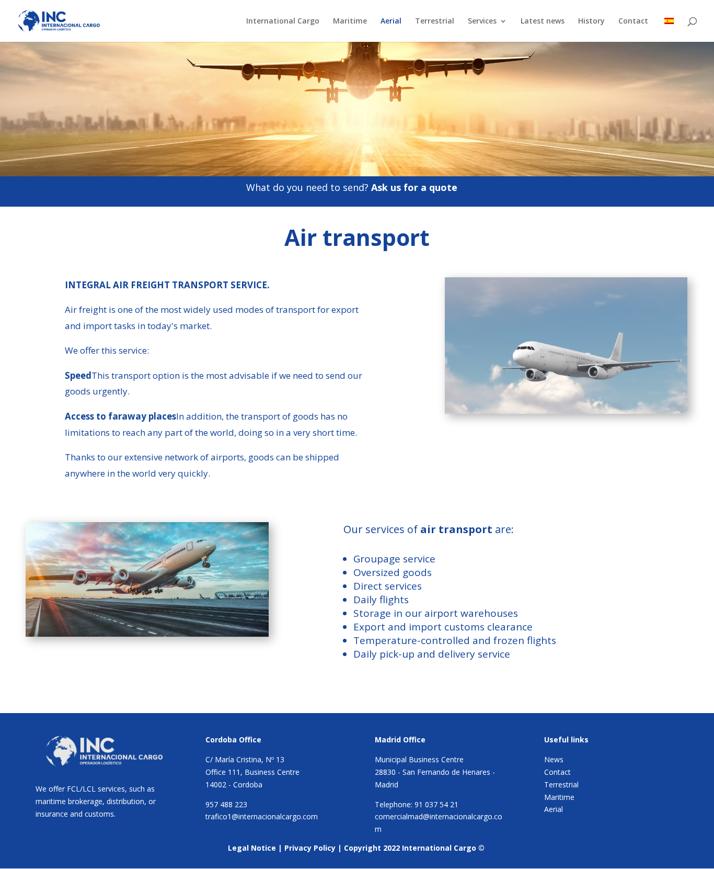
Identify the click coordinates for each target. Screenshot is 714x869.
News (553, 759)
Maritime (350, 21)
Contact (633, 21)
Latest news (543, 21)
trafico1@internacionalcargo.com (261, 816)
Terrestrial (434, 21)
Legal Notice (252, 848)
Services (482, 21)
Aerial (391, 21)
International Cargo (282, 21)
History (591, 21)
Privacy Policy (310, 848)
